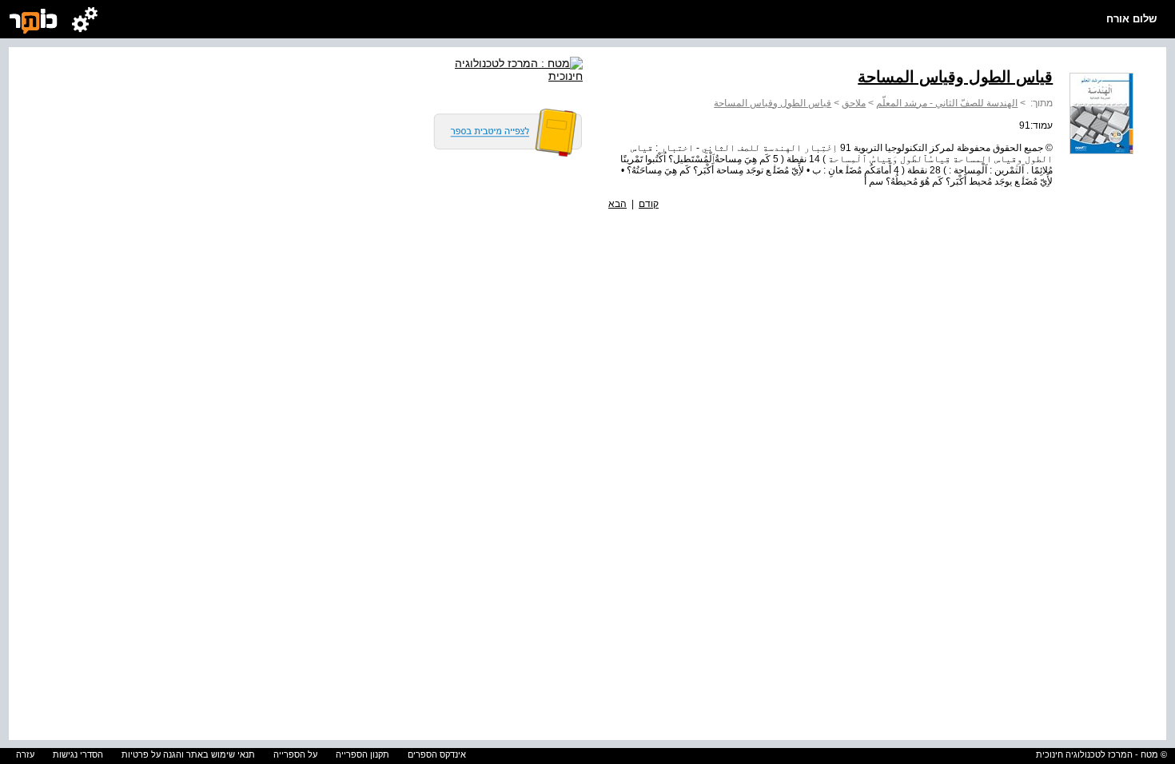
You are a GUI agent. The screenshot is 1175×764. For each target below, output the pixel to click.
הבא (617, 203)
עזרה (25, 754)
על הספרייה (295, 754)
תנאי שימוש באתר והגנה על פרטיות (188, 754)
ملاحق (854, 103)
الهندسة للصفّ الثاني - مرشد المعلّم (947, 103)
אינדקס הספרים (437, 754)
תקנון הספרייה (362, 754)
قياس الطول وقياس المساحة (772, 103)
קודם (649, 203)
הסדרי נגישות (78, 754)
